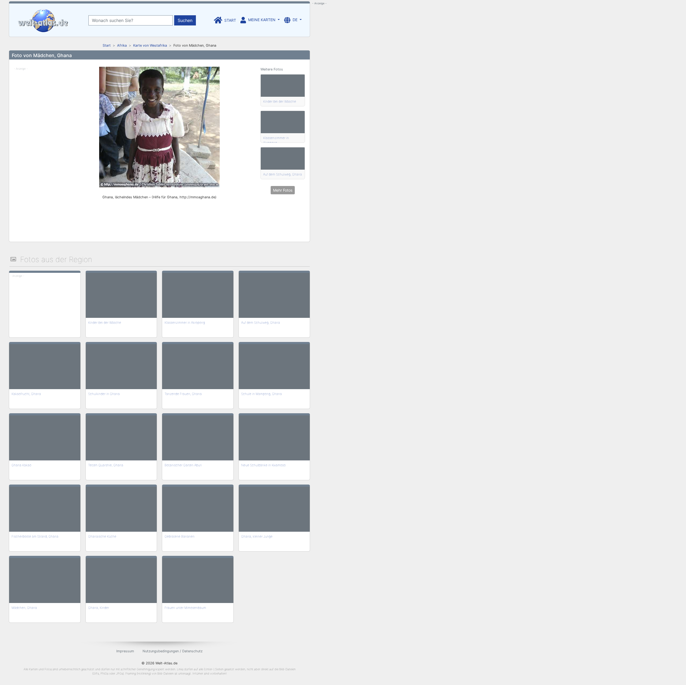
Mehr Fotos (282, 190)
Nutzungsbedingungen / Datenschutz (173, 651)
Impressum (125, 651)
